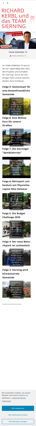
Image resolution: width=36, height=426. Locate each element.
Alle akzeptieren (18, 408)
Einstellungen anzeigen (18, 421)
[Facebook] (4, 2)
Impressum (6, 401)
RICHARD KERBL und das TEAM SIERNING (15, 18)
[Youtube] (8, 2)
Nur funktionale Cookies (18, 415)
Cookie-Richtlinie (19, 398)
